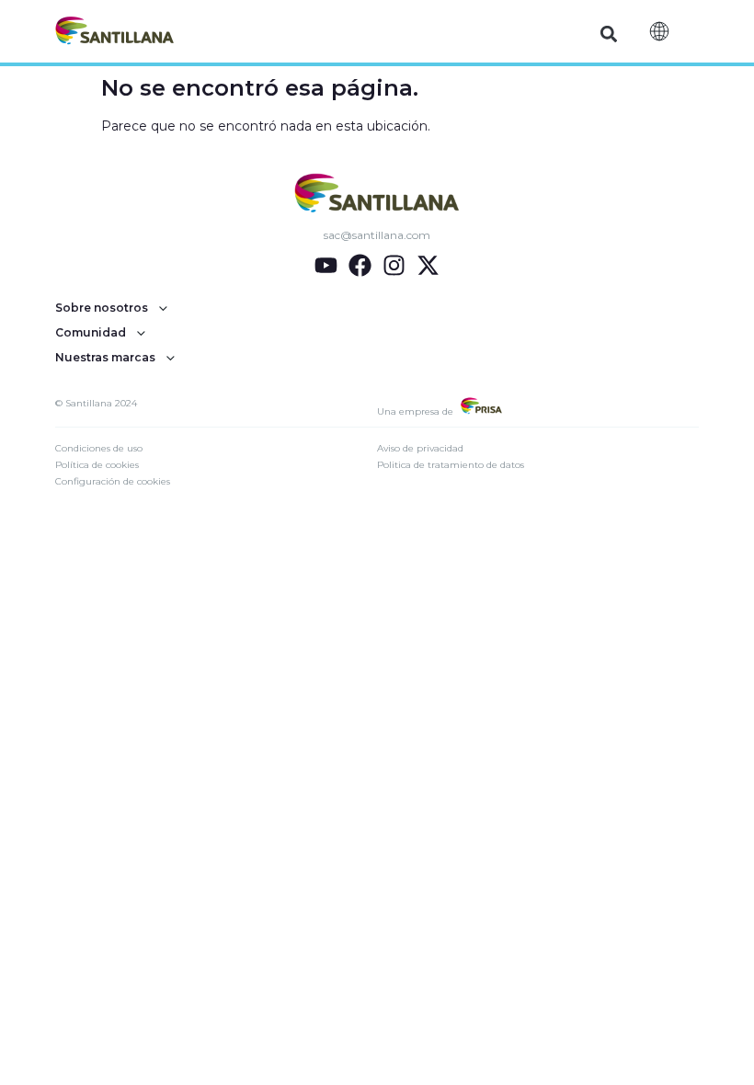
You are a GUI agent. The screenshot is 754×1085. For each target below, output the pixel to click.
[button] (609, 33)
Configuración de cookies (112, 481)
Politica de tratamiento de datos (450, 465)
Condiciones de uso (99, 448)
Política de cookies (97, 465)
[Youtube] (325, 265)
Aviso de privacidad (420, 448)
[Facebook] (359, 265)
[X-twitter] (428, 265)
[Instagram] (394, 265)
